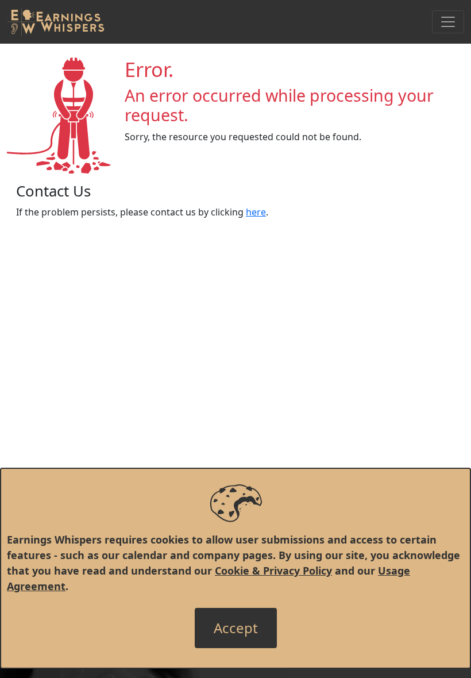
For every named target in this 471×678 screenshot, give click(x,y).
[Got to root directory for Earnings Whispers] (56, 22)
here (256, 212)
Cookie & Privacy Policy (273, 570)
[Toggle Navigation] (448, 21)
